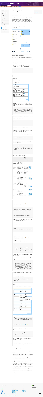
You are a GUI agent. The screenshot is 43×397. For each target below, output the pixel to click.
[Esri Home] (33, 385)
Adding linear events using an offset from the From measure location (30, 195)
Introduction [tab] (3, 10)
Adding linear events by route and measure (30, 164)
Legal (17, 395)
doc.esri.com (19, 6)
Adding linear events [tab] (4, 21)
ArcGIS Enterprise (14, 389)
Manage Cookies (14, 395)
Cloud (2, 391)
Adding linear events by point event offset (30, 172)
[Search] (35, 1)
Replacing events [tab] (4, 24)
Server (2, 389)
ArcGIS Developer (14, 391)
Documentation (3, 393)
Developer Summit (24, 391)
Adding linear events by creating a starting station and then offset (30, 178)
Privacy (11, 395)
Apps (2, 392)
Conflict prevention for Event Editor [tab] (5, 31)
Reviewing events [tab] (4, 29)
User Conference (24, 390)
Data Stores (2, 390)
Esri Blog (23, 389)
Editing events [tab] (4, 22)
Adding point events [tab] (4, 19)
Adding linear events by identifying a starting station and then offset (30, 185)
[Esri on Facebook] (33, 387)
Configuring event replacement (5, 26)
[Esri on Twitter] (32, 387)
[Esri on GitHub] (34, 387)
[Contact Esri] (35, 387)
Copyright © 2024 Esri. (3, 395)
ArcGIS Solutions (14, 392)
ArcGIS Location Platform (15, 390)
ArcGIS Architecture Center (15, 393)
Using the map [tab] (4, 15)
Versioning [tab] (3, 16)
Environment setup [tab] (4, 13)
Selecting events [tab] (4, 18)
